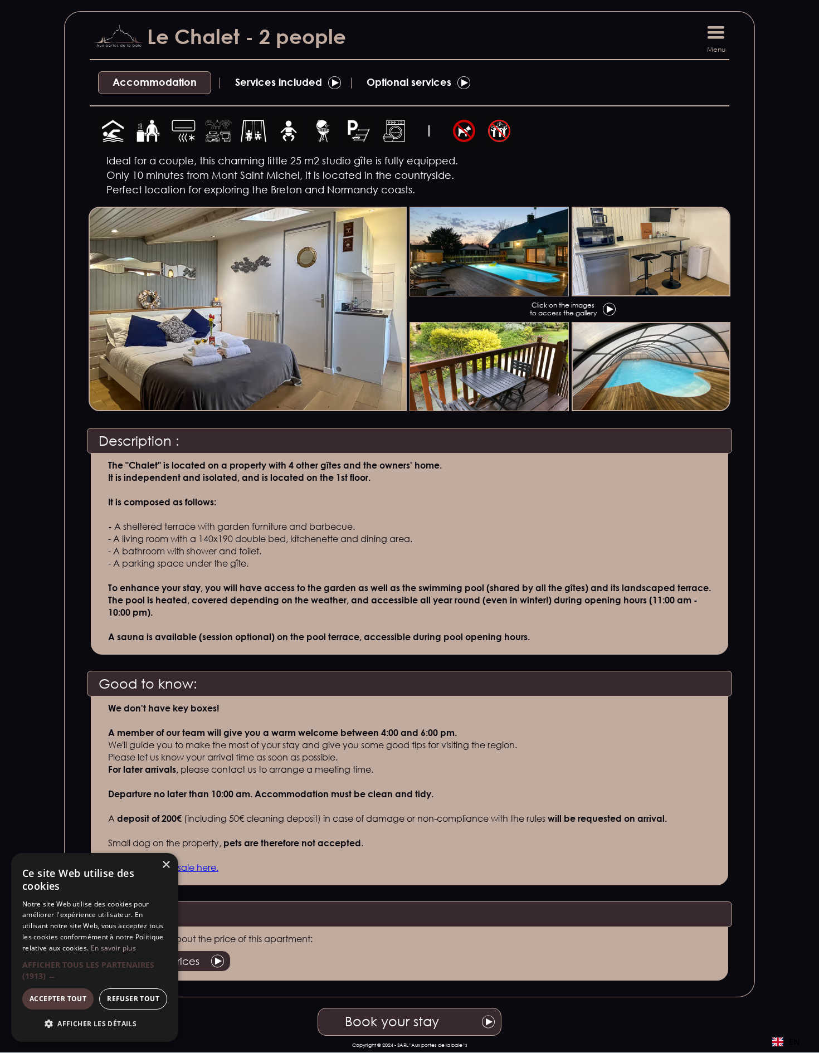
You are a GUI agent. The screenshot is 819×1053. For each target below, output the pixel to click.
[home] (115, 39)
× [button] (166, 865)
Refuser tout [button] (133, 998)
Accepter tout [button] (58, 998)
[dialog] (94, 947)
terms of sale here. (180, 867)
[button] (716, 36)
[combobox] (786, 1042)
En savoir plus (113, 948)
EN (794, 1041)
